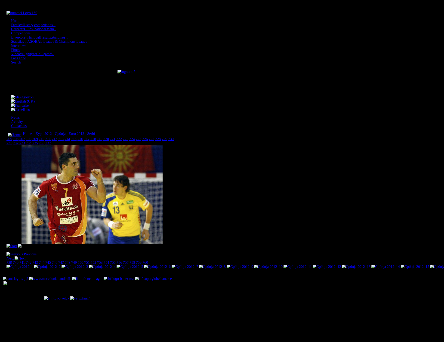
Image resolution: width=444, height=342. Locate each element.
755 (113, 262)
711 (48, 139)
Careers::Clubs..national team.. (33, 29)
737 (48, 143)
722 (119, 139)
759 (139, 262)
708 (28, 139)
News (15, 117)
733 (22, 143)
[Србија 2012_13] (356, 267)
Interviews (18, 46)
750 (80, 262)
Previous (30, 254)
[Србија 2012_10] (268, 267)
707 (22, 139)
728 (158, 139)
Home (15, 21)
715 (74, 139)
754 (106, 262)
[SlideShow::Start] (11, 246)
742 (28, 262)
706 (15, 139)
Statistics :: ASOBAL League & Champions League (49, 41)
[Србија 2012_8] (212, 267)
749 (74, 262)
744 (41, 262)
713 (61, 139)
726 (145, 139)
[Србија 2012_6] (157, 267)
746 (54, 262)
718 (93, 139)
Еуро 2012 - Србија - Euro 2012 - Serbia (66, 134)
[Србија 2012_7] (185, 267)
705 (9, 139)
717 (86, 139)
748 (67, 262)
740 (15, 262)
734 (28, 143)
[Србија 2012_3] (75, 267)
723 (125, 139)
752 (93, 262)
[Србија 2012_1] (19, 267)
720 (106, 139)
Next (10, 258)
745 (48, 262)
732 (15, 143)
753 (100, 262)
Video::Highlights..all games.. (32, 54)
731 (9, 143)
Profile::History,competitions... (33, 25)
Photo (15, 50)
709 (35, 139)
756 (119, 262)
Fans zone (18, 58)
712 (54, 139)
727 (151, 139)
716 (80, 139)
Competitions (21, 33)
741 (22, 262)
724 (132, 139)
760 (145, 262)
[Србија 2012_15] (415, 267)
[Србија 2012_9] (240, 267)
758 (132, 262)
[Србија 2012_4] (102, 267)
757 (126, 262)
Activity (17, 122)
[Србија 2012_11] (298, 267)
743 (35, 262)
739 (9, 262)
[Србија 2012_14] (385, 267)
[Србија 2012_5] (130, 267)
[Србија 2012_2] (47, 267)
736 (41, 143)
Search (16, 62)
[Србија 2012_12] (327, 267)
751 (87, 262)
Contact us (19, 126)
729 (164, 139)
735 (35, 143)
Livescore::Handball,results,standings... (39, 37)
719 (99, 139)
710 (41, 139)
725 (138, 139)
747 (61, 262)
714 (67, 139)
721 (112, 139)
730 (171, 139)
